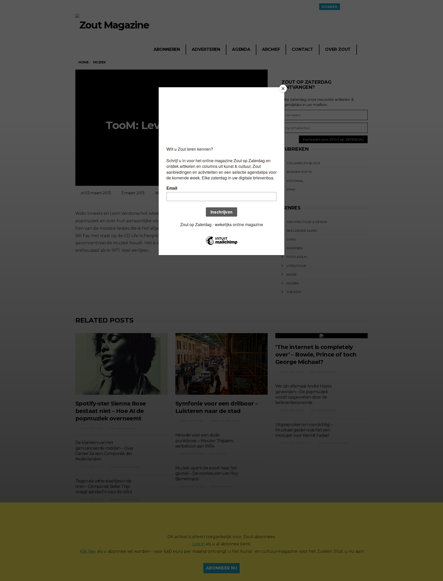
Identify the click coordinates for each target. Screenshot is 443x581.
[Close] (283, 88)
